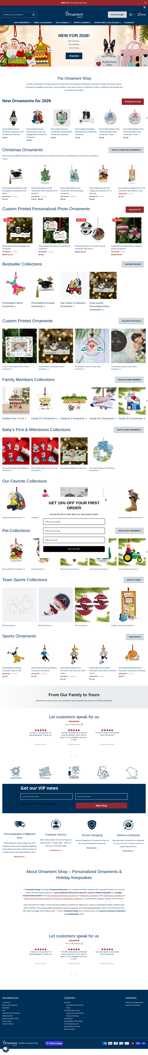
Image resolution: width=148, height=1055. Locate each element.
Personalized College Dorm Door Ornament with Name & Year (132, 189)
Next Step (101, 805)
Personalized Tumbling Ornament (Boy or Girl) (11, 669)
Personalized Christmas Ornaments (62, 896)
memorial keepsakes (91, 908)
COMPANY (69, 998)
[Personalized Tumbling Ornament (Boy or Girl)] (15, 655)
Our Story (67, 1002)
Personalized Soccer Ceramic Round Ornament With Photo (90, 247)
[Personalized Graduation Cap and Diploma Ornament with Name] (15, 175)
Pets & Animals (62, 22)
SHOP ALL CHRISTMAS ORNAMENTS (126, 150)
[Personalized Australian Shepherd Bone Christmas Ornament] (86, 118)
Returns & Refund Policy (10, 1019)
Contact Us (6, 1002)
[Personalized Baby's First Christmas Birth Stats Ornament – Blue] (110, 118)
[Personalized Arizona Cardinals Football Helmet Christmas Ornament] (62, 118)
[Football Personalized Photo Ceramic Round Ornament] (128, 230)
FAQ (3, 1010)
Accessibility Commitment (73, 1021)
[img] (74, 721)
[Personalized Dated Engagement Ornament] (19, 230)
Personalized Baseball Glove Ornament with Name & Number (132, 669)
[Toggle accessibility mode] (144, 7)
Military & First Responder (134, 1002)
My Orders (5, 1008)
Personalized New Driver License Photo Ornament (54, 247)
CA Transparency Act (71, 1024)
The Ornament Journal (72, 1010)
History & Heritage (72, 1016)
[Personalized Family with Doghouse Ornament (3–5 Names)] (103, 175)
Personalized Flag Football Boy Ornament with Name (44, 669)
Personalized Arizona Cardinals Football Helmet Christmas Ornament (61, 132)
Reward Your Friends (133, 1005)
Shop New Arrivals (133, 101)
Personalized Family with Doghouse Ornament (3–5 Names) (100, 191)
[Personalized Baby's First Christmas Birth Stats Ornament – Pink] (134, 118)
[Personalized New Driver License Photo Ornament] (56, 230)
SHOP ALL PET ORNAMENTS (129, 531)
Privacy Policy (7, 1021)
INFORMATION (10, 998)
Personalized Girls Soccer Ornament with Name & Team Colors (73, 670)
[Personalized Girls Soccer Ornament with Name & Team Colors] (74, 655)
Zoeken (33, 15)
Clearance (129, 22)
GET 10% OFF (74, 549)
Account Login (117, 14)
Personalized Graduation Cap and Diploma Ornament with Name (14, 191)
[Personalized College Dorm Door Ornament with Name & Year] (132, 175)
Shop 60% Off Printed (131, 321)
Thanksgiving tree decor (113, 896)
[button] (147, 118)
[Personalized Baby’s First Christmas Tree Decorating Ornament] (74, 175)
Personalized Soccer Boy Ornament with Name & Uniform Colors (102, 670)
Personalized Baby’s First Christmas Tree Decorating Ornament (71, 191)
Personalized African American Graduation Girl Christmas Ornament (12, 132)
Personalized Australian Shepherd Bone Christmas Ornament (86, 132)
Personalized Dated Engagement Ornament (16, 247)
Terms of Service (8, 1024)
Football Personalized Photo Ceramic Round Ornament (126, 247)
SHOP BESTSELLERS (133, 264)
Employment (68, 1019)
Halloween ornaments (89, 896)
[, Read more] (132, 14)
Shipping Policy (7, 1016)
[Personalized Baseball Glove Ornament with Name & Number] (132, 655)
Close (145, 3)
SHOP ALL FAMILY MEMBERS (129, 380)
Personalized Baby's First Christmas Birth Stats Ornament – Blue (109, 132)
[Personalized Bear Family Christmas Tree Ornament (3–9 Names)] (45, 175)
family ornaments (70, 908)
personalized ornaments (52, 908)
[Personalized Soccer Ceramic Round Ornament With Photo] (92, 230)
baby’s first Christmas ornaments (38, 899)
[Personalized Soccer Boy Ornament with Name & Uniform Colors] (103, 655)
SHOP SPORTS (135, 637)
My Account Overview (9, 1005)
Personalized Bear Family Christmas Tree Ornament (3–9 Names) (44, 191)
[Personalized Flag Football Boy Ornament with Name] (45, 655)
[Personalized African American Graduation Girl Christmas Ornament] (13, 118)
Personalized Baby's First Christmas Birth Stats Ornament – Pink (133, 132)
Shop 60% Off (135, 209)
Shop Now (74, 56)
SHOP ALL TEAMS (134, 580)
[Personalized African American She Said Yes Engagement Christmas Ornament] (37, 118)
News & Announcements (74, 1013)
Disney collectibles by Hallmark (69, 899)
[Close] (106, 500)
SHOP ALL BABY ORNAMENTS (129, 430)
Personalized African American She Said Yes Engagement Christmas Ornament (36, 133)
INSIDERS (131, 998)
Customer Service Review (11, 1013)
